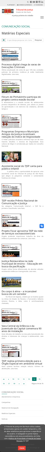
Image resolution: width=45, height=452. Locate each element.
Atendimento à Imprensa (11, 397)
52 (24, 379)
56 (4, 383)
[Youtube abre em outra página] (34, 2)
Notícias (5, 419)
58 (14, 383)
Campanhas (6, 402)
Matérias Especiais (8, 413)
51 (18, 379)
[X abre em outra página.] (28, 2)
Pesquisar (38, 40)
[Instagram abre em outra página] (39, 2)
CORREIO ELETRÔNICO (25, 5)
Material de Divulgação (10, 408)
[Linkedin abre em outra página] (42, 2)
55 (39, 379)
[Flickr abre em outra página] (37, 2)
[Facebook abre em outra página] (31, 2)
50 (13, 379)
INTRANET (11, 5)
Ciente (21, 448)
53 (29, 379)
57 (9, 383)
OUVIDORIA (39, 5)
